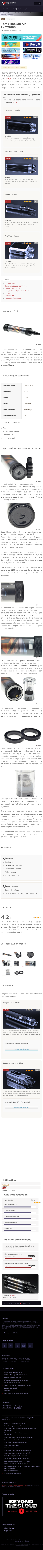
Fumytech (11, 19)
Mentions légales (23, 1540)
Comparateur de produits (12, 1473)
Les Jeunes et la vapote (12, 1383)
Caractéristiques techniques (16, 286)
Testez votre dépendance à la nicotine (16, 1458)
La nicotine (7, 1391)
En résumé (9, 293)
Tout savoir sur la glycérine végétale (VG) (17, 1450)
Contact (13, 9)
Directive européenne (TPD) (13, 1372)
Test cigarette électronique (22, 12)
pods (8, 78)
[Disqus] (21, 1147)
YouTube (23, 1346)
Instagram (10, 1346)
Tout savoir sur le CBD (11, 1445)
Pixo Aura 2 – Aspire (12, 110)
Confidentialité (18, 1541)
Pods (31, 12)
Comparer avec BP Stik (11, 1003)
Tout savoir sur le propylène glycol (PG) (17, 1453)
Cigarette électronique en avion (14, 1423)
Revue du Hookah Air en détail (17, 291)
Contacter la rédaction (11, 1333)
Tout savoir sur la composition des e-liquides (18, 1437)
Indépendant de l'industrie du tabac (7, 1407)
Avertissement (34, 1540)
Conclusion (9, 296)
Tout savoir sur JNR (10, 1448)
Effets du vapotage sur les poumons (16, 1380)
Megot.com (8, 1530)
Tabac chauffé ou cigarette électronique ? (18, 1385)
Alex (6, 30)
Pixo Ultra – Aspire (12, 236)
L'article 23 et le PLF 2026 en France (16, 1464)
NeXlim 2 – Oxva (11, 195)
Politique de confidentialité (33, 1544)
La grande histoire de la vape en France (17, 1461)
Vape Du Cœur (18, 1407)
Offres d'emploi (9, 1528)
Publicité (26, 1541)
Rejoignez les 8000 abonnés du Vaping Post (14, 1485)
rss (30, 1346)
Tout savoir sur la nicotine (12, 1440)
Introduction (10, 283)
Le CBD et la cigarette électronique (15, 1375)
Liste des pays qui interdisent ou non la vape (18, 1426)
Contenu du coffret (12, 288)
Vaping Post (11, 12)
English (20, 9)
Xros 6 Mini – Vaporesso (14, 151)
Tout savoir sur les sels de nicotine (15, 1442)
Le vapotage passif (10, 1388)
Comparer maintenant (21, 1049)
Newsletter (6, 9)
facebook (4, 1346)
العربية (25, 9)
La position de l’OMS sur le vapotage (16, 1393)
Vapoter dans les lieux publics (14, 1377)
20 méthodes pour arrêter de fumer (15, 1456)
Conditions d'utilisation (10, 1540)
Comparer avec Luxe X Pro (13, 1063)
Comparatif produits (13, 298)
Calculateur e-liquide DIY (12, 1471)
